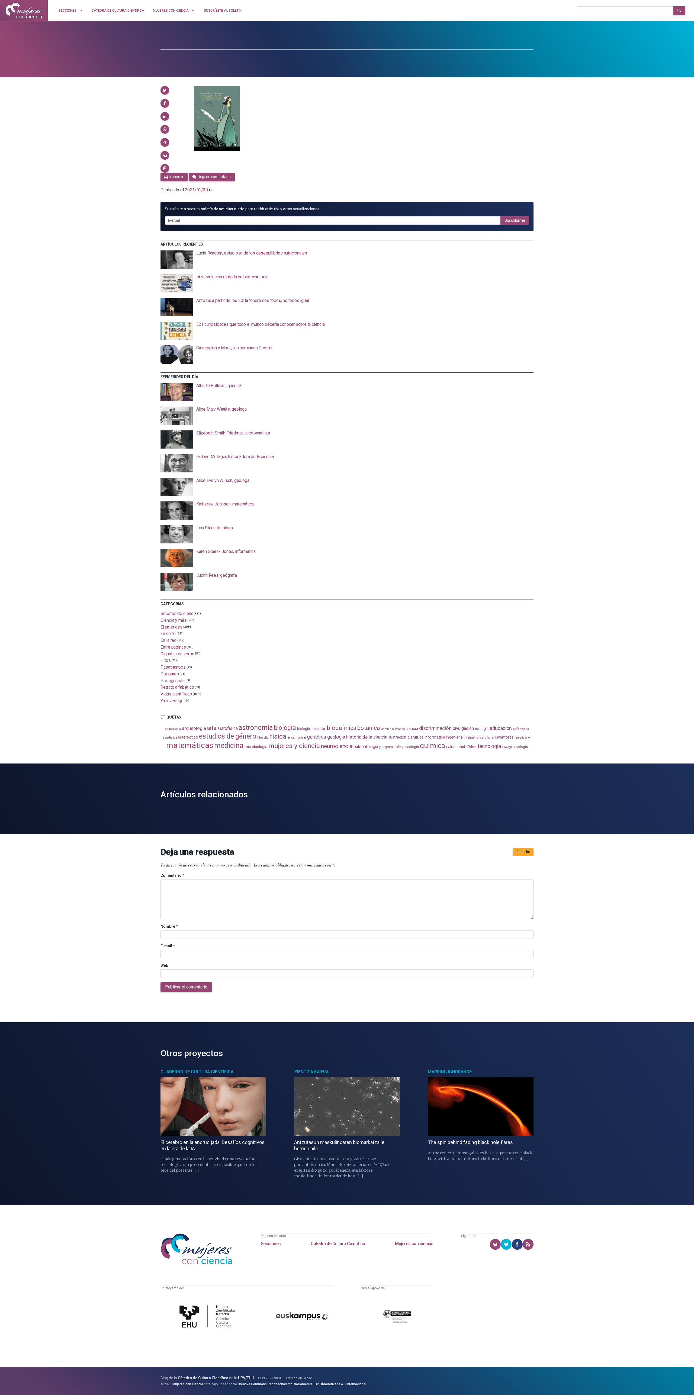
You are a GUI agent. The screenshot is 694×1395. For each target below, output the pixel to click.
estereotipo (188, 737)
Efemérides (171, 626)
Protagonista (172, 680)
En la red (168, 640)
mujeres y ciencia (294, 746)
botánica (368, 727)
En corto (168, 633)
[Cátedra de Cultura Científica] (208, 1317)
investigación (523, 737)
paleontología (366, 746)
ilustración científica (405, 737)
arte (212, 728)
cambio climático (393, 729)
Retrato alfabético (177, 687)
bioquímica (341, 727)
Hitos (165, 660)
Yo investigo (172, 700)
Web (164, 965)
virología (507, 747)
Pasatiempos (173, 667)
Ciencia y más (173, 620)
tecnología (489, 746)
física (278, 736)
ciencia (412, 728)
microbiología (256, 747)
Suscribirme (515, 220)
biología (285, 728)
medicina (228, 745)
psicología (410, 747)
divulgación (463, 728)
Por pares (169, 673)
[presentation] (347, 259)
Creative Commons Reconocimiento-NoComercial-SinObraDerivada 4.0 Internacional (302, 1384)
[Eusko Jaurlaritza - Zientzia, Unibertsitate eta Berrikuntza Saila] (397, 1317)
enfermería (521, 729)
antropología (173, 729)
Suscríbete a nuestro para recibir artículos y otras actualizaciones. (242, 209)
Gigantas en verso (177, 653)
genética (316, 737)
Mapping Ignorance (450, 1071)
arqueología (194, 728)
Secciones (271, 1243)
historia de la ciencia (366, 737)
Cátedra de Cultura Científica (338, 1243)
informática (435, 737)
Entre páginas (173, 647)
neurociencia (336, 746)
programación (390, 747)
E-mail (167, 946)
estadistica (170, 737)
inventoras (504, 737)
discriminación (435, 728)
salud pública (467, 747)
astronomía (255, 728)
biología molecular (311, 729)
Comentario (172, 875)
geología (336, 737)
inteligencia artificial (479, 737)
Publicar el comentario (186, 987)
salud (451, 746)
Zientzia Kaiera (311, 1071)
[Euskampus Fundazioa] (302, 1317)
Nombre (169, 926)
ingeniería (454, 737)
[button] (164, 90)
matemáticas (189, 745)
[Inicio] (24, 10)
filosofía (263, 737)
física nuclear (296, 737)
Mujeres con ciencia (414, 1243)
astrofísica (227, 728)
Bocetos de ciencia (178, 613)
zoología (521, 747)
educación (501, 728)
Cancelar (523, 852)
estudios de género (227, 736)
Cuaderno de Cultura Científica (196, 1071)
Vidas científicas (176, 694)
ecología (482, 729)
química (432, 746)
